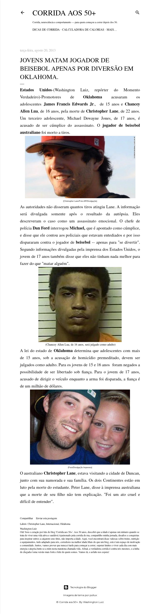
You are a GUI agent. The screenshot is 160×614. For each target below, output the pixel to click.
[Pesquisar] (137, 12)
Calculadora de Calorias (83, 29)
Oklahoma (65, 523)
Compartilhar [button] (26, 518)
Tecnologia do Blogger (83, 587)
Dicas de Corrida (46, 29)
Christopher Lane (36, 523)
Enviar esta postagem (46, 518)
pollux (93, 595)
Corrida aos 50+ (64, 13)
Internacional (52, 523)
